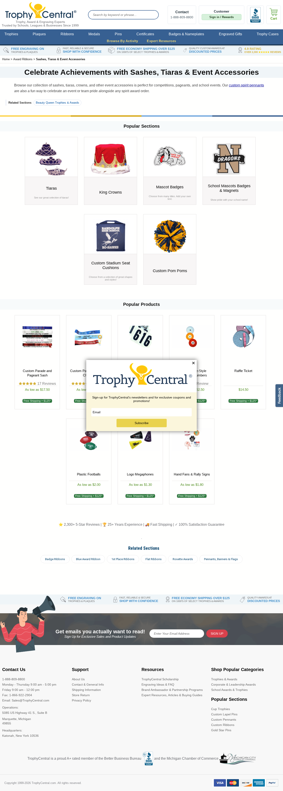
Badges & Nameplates (186, 34)
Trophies (11, 34)
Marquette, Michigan (16, 719)
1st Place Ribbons (122, 559)
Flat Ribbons (153, 559)
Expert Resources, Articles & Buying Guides (172, 695)
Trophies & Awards (224, 679)
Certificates (145, 34)
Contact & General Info (88, 684)
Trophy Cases (268, 34)
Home (6, 59)
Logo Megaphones (140, 474)
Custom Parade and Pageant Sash (37, 373)
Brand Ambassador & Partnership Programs (172, 690)
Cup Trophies (220, 709)
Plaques (39, 34)
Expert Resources (161, 41)
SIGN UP (217, 633)
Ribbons (67, 34)
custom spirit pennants (246, 85)
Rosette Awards (183, 559)
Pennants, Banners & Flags (221, 559)
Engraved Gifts (230, 34)
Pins (118, 34)
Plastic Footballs (89, 474)
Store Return (81, 695)
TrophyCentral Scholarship (160, 679)
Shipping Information (86, 690)
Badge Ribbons (55, 559)
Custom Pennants (223, 719)
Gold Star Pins (221, 730)
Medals (94, 34)
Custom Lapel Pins (224, 714)
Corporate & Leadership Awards (233, 684)
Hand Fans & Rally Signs (192, 474)
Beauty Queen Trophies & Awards (57, 102)
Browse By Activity (122, 41)
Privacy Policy (81, 700)
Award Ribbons (23, 59)
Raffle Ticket (243, 371)
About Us (78, 679)
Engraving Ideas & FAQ (158, 684)
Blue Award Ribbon (88, 559)
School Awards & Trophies (229, 690)
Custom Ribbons (222, 725)
